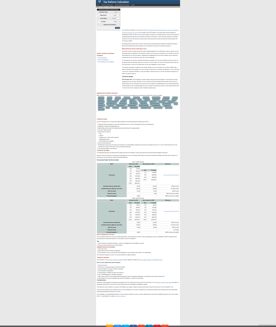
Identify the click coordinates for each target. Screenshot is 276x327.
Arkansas (127, 98)
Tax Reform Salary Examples (107, 4)
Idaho (116, 100)
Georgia (101, 100)
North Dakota (166, 103)
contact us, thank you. (120, 296)
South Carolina (144, 105)
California (136, 98)
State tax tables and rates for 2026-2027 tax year (150, 259)
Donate (109, 325)
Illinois (124, 100)
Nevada (101, 103)
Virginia (124, 107)
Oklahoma (101, 105)
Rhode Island (131, 105)
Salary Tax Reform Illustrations (164, 282)
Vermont (115, 107)
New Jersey (123, 103)
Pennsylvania (120, 105)
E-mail (117, 325)
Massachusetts (112, 101)
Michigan (123, 101)
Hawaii (109, 100)
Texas (100, 107)
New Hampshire (111, 103)
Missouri (153, 101)
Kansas (147, 100)
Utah (107, 107)
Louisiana (165, 100)
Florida (175, 98)
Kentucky (156, 100)
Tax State (103, 21)
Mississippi (143, 101)
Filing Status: (103, 15)
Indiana (132, 100)
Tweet (125, 325)
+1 (141, 325)
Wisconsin (168, 107)
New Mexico (133, 103)
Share (149, 325)
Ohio (176, 103)
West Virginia (158, 107)
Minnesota (133, 101)
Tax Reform (106, 6)
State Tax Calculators (103, 59)
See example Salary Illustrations (171, 175)
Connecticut (156, 98)
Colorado (145, 98)
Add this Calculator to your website (122, 4)
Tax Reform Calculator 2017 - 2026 (268, 324)
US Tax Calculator (102, 57)
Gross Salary (103, 18)
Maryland (101, 101)
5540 (112, 6)
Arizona (118, 98)
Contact (133, 4)
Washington (134, 107)
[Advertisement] (109, 41)
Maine (174, 100)
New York (143, 103)
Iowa (139, 100)
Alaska (109, 98)
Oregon (111, 105)
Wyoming (101, 109)
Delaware (166, 98)
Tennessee (167, 105)
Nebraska (171, 101)
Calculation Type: (103, 12)
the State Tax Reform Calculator (115, 259)
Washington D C (146, 107)
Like (133, 325)
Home (98, 4)
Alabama (101, 98)
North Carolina (155, 103)
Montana (162, 101)
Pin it (157, 325)
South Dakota (155, 105)
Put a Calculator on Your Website (106, 61)
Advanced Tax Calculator (110, 24)
